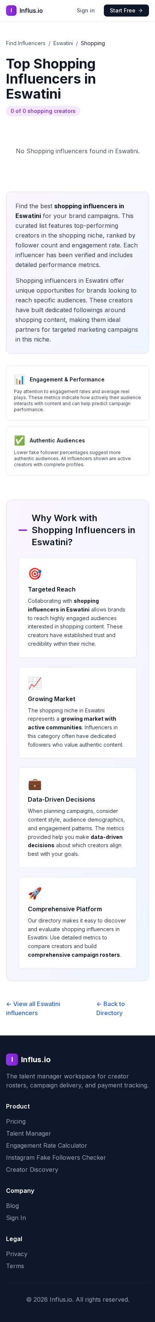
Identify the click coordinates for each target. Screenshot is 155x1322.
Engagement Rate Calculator (46, 1145)
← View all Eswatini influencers (33, 1008)
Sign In (16, 1217)
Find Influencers (26, 43)
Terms (15, 1266)
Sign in (86, 10)
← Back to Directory (110, 1008)
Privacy (16, 1254)
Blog (12, 1205)
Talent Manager (28, 1133)
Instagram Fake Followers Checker (56, 1157)
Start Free (122, 10)
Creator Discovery (32, 1169)
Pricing (16, 1121)
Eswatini (63, 43)
